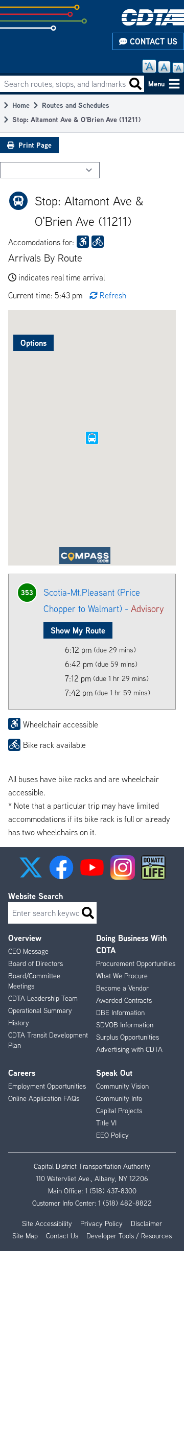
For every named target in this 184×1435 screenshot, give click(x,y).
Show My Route (78, 630)
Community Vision (122, 1086)
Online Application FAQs (43, 1098)
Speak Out (114, 1072)
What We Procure (122, 975)
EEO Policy (112, 1135)
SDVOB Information (124, 1024)
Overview (24, 938)
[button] (30, 867)
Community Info (119, 1098)
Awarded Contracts (124, 1000)
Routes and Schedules (75, 105)
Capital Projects (119, 1110)
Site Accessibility (47, 1223)
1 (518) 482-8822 (125, 1203)
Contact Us (152, 41)
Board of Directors (35, 963)
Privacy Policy (101, 1223)
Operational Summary (40, 1010)
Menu (156, 83)
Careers (21, 1072)
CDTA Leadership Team (43, 998)
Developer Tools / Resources (129, 1235)
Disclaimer (146, 1223)
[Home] (153, 17)
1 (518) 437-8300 (110, 1190)
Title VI (106, 1122)
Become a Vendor (122, 988)
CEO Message (28, 951)
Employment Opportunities (47, 1086)
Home (21, 105)
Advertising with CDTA (129, 1049)
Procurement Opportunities (135, 963)
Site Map (25, 1235)
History (18, 1022)
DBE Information (120, 1012)
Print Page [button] (35, 145)
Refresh (113, 295)
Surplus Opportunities (127, 1037)
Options (33, 342)
